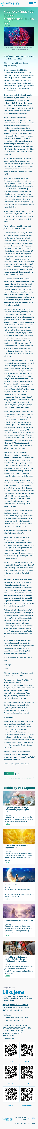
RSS (33, 1123)
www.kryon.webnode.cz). (13, 685)
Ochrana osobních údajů (20, 1118)
